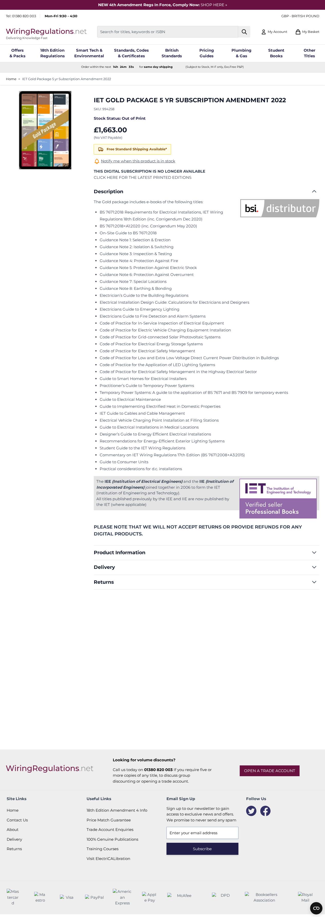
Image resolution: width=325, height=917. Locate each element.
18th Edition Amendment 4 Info (117, 810)
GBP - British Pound (300, 16)
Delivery (14, 839)
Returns (14, 848)
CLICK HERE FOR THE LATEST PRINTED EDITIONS (142, 177)
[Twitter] (251, 811)
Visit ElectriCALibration (108, 858)
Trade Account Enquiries (110, 829)
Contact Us (17, 820)
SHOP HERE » (214, 4)
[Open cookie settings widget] (316, 908)
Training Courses (102, 848)
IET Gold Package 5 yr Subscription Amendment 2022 (66, 79)
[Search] (244, 32)
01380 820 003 (24, 16)
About (12, 829)
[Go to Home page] (46, 31)
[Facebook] (265, 811)
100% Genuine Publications (112, 839)
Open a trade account (269, 770)
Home (11, 79)
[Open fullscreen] (45, 130)
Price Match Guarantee (109, 820)
